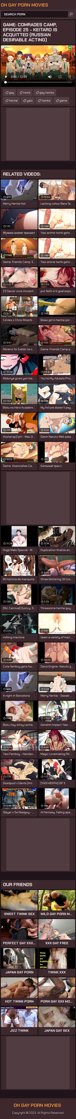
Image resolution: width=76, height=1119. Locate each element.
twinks (46, 100)
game (63, 100)
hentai (13, 100)
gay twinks (46, 92)
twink (26, 92)
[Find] (71, 14)
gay (11, 92)
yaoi (30, 100)
